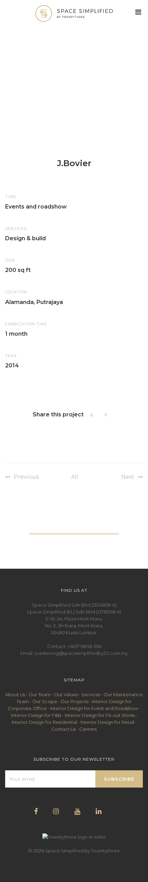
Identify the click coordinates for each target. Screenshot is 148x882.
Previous (26, 477)
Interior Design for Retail (107, 722)
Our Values (66, 694)
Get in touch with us (74, 528)
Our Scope (44, 701)
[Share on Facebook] (93, 414)
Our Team (40, 694)
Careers (88, 729)
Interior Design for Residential (44, 722)
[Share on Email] (107, 414)
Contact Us (63, 729)
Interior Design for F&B (36, 715)
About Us (15, 694)
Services (90, 694)
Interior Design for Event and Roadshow (94, 708)
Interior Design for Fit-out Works (100, 715)
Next (127, 477)
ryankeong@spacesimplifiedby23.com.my (81, 653)
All (74, 477)
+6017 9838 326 (84, 646)
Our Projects (74, 701)
